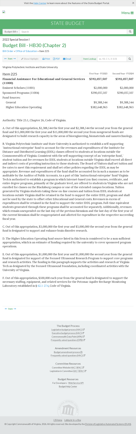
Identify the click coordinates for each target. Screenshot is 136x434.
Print (47, 58)
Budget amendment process (67, 352)
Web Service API (76, 383)
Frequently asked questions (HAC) (67, 355)
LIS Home (58, 420)
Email (68, 58)
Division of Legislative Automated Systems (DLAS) (108, 424)
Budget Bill (10, 31)
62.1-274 (43, 286)
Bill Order (7, 51)
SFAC (79, 367)
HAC (73, 367)
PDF (57, 58)
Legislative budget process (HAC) (66, 329)
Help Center (40, 3)
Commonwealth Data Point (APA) (67, 336)
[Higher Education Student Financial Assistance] (5, 58)
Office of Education (26, 51)
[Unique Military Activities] (14, 58)
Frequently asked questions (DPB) (67, 340)
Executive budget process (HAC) (67, 333)
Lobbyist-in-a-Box (72, 420)
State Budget (68, 23)
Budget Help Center (68, 386)
